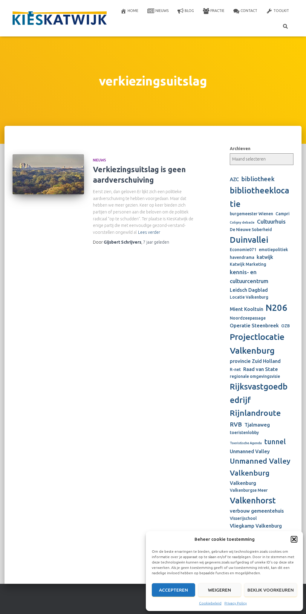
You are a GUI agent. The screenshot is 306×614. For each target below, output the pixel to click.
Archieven (240, 148)
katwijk (265, 257)
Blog (189, 11)
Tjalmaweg (257, 424)
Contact (249, 11)
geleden (156, 242)
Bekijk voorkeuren (270, 589)
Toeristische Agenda (246, 443)
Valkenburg (243, 483)
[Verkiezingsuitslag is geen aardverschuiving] (48, 174)
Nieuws (162, 11)
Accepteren (173, 589)
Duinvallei (249, 239)
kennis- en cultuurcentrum (249, 276)
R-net (235, 369)
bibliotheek (258, 178)
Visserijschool (243, 518)
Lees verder (149, 232)
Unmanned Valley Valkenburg (260, 467)
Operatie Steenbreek (254, 325)
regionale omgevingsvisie (255, 376)
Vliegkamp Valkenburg (256, 526)
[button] (294, 539)
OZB (285, 325)
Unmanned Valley (250, 451)
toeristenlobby (244, 432)
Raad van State (260, 369)
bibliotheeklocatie (259, 197)
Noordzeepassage (248, 318)
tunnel (275, 441)
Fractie (217, 11)
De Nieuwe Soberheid (251, 229)
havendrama (242, 257)
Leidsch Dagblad (249, 290)
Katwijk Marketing (248, 264)
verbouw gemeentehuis (257, 511)
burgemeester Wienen (251, 213)
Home (133, 11)
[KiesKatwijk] (59, 18)
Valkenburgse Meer (249, 490)
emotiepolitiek (273, 249)
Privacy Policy (235, 603)
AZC (234, 179)
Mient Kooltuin (246, 309)
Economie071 (243, 249)
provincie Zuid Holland (255, 361)
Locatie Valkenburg (249, 297)
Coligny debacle (242, 222)
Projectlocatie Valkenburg (257, 343)
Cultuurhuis (271, 222)
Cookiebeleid (210, 603)
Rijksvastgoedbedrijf (258, 393)
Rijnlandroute (255, 412)
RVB (236, 424)
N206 (276, 308)
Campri (283, 213)
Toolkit (281, 11)
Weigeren (219, 589)
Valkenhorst (253, 500)
